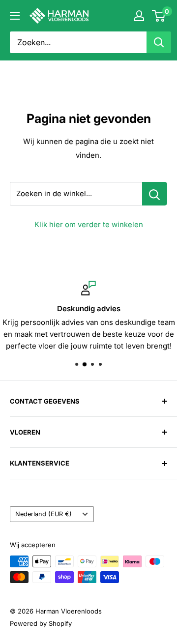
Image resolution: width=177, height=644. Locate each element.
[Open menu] (15, 16)
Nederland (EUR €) (43, 514)
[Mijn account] (139, 15)
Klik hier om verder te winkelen (88, 224)
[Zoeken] (159, 42)
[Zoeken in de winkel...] (154, 193)
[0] (159, 16)
